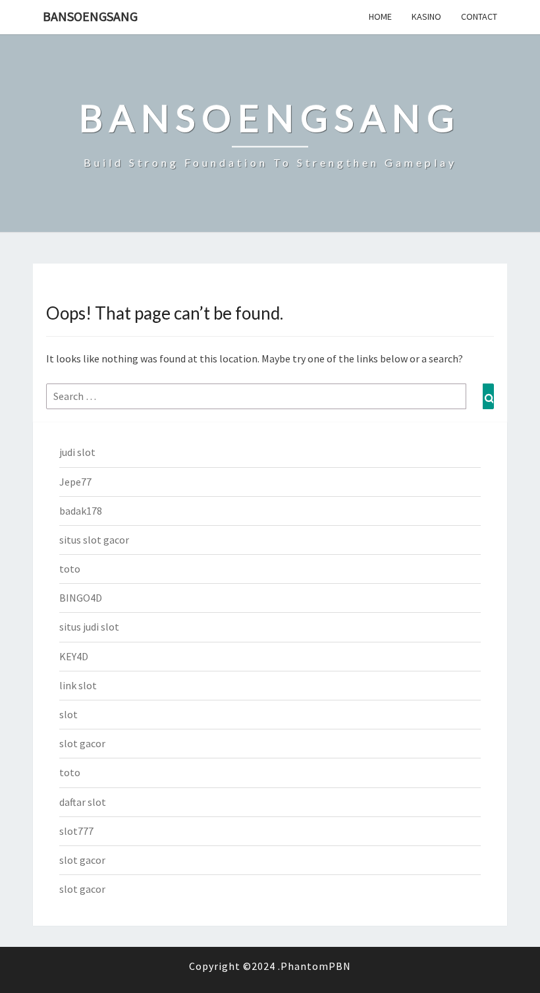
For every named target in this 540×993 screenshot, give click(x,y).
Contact (479, 16)
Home (380, 16)
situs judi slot (89, 626)
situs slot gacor (94, 539)
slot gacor (82, 743)
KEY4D (73, 656)
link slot (78, 685)
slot (68, 714)
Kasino (426, 16)
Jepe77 (75, 481)
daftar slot (82, 802)
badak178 (80, 510)
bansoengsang (90, 16)
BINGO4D (80, 597)
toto (69, 568)
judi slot (77, 452)
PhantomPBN (316, 966)
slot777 (76, 830)
